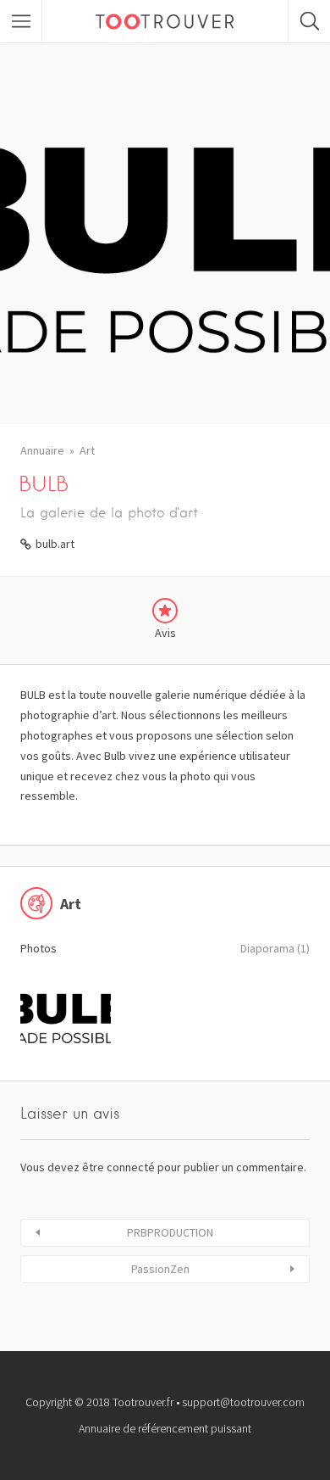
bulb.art (55, 543)
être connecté (118, 1167)
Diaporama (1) (275, 948)
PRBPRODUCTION (170, 1232)
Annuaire (42, 450)
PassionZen (160, 1268)
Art (87, 450)
